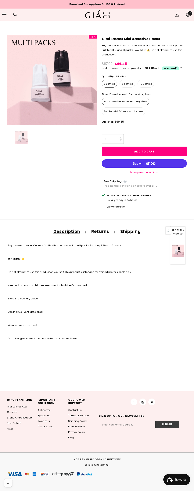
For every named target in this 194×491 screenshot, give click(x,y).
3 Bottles (109, 84)
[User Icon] (177, 15)
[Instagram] (142, 402)
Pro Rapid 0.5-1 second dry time (123, 111)
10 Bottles (146, 84)
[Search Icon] (19, 15)
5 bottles (127, 84)
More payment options (144, 172)
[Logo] (97, 14)
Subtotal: (107, 122)
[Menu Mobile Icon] (4, 14)
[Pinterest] (151, 402)
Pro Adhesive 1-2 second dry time (125, 101)
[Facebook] (134, 402)
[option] (52, 80)
